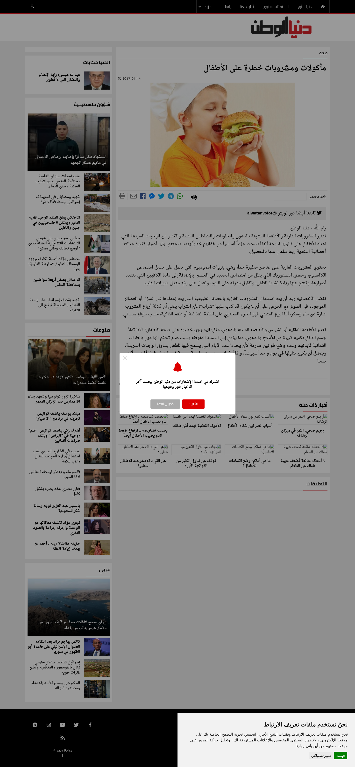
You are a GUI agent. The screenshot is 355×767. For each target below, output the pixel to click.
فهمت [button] (340, 755)
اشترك (193, 404)
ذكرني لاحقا (165, 404)
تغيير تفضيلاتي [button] (321, 755)
